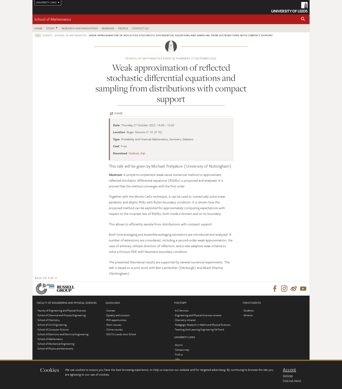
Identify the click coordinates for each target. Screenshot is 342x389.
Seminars (108, 28)
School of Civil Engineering (52, 325)
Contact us (140, 28)
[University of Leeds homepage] (289, 7)
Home (38, 28)
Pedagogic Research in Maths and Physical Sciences (202, 325)
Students (249, 310)
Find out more (292, 380)
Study (50, 28)
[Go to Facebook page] (275, 289)
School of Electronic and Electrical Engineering (63, 334)
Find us (179, 354)
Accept (289, 369)
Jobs (177, 359)
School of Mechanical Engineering (56, 344)
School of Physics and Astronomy (55, 348)
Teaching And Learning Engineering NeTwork (199, 329)
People (123, 28)
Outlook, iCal (137, 153)
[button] (303, 19)
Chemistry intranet (185, 320)
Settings (288, 375)
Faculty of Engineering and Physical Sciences (62, 310)
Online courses (114, 329)
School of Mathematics (52, 19)
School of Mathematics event (148, 58)
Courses (110, 310)
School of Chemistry (49, 320)
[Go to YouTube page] (303, 289)
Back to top (44, 278)
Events (47, 35)
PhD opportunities (116, 320)
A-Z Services (181, 310)
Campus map (182, 350)
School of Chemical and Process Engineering (62, 315)
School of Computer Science (53, 329)
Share (118, 113)
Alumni (179, 345)
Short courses (113, 325)
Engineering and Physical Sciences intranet (198, 315)
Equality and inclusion (118, 315)
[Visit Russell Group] (66, 289)
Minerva (248, 315)
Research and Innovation (80, 28)
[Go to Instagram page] (284, 289)
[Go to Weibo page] (294, 289)
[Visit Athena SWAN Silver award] (46, 289)
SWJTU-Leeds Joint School (121, 334)
